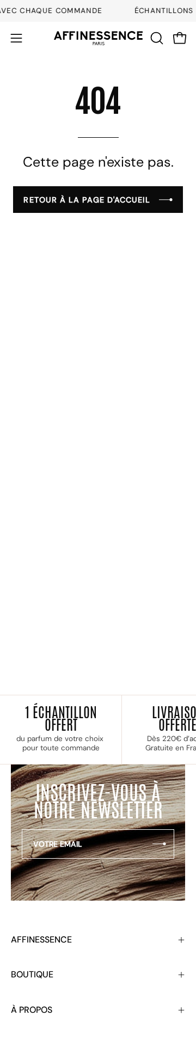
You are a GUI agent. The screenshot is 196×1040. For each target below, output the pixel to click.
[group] (98, 11)
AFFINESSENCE (41, 939)
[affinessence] (98, 38)
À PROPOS (31, 1009)
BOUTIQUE (32, 974)
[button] (155, 38)
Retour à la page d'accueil (86, 200)
